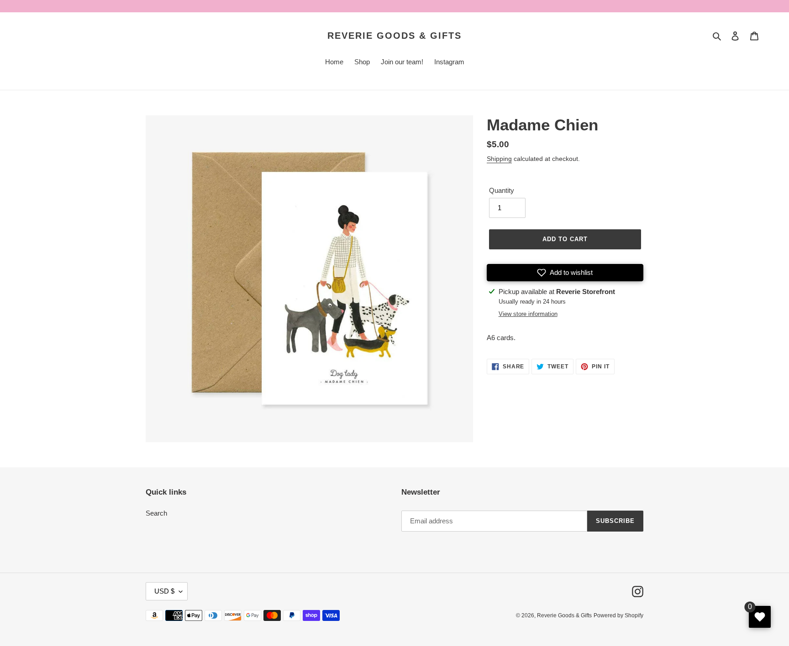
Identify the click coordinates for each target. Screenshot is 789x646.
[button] (565, 272)
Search (156, 513)
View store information (528, 313)
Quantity (501, 190)
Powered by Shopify (618, 615)
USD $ (164, 591)
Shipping (499, 158)
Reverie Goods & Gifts (394, 36)
